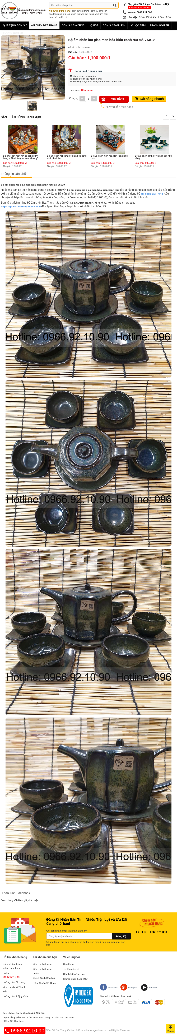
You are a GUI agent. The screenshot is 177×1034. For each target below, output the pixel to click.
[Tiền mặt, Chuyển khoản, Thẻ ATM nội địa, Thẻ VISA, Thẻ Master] (132, 1002)
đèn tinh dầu (101, 14)
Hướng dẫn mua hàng (119, 106)
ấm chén (71, 14)
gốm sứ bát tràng (80, 11)
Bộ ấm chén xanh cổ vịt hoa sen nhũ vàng (109, 157)
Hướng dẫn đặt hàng (14, 982)
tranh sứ (53, 17)
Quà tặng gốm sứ (15, 25)
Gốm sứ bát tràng (42, 964)
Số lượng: (73, 98)
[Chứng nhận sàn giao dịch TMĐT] (78, 995)
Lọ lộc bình (138, 25)
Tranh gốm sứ (159, 25)
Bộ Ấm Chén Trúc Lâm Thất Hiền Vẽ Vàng (153, 127)
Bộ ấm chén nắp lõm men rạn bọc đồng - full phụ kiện (23, 157)
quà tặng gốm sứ (57, 14)
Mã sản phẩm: (75, 47)
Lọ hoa (93, 25)
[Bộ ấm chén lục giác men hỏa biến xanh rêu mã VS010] (33, 67)
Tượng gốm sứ (13, 33)
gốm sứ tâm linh (99, 11)
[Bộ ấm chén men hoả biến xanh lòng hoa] (66, 139)
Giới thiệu (68, 964)
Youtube (153, 987)
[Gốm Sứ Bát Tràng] (23, 10)
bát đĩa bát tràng (85, 14)
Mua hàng (117, 98)
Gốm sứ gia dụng (73, 25)
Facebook (113, 987)
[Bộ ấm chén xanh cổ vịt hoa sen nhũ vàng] (110, 139)
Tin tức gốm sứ (71, 969)
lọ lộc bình (64, 17)
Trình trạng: (74, 90)
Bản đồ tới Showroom (139, 7)
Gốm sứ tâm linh (114, 25)
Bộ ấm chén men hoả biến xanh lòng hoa (65, 157)
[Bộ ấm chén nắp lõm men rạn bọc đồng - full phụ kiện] (23, 139)
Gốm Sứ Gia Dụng (14, 1021)
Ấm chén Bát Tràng (44, 25)
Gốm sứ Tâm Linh (64, 1017)
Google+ (132, 987)
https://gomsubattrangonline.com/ (21, 206)
